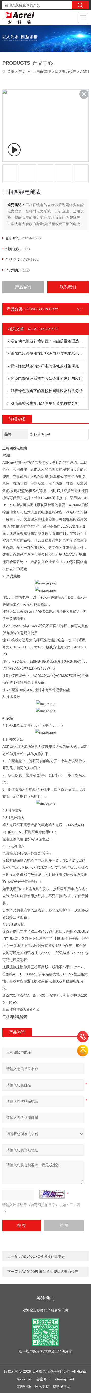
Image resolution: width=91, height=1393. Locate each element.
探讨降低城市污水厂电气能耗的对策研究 (45, 366)
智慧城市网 (61, 1387)
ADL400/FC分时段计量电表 (43, 1256)
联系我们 (68, 287)
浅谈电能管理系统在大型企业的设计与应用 (47, 378)
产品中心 (25, 72)
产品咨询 (23, 287)
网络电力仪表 (65, 72)
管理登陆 (24, 1387)
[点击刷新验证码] (52, 1194)
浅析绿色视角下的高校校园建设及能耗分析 (47, 391)
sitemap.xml (64, 1379)
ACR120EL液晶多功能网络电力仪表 (49, 1272)
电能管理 (44, 72)
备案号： (43, 1379)
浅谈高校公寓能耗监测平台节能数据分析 (45, 403)
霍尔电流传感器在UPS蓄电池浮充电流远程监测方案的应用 (48, 353)
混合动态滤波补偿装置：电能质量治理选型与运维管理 (48, 341)
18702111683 (82, 1036)
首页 (10, 72)
